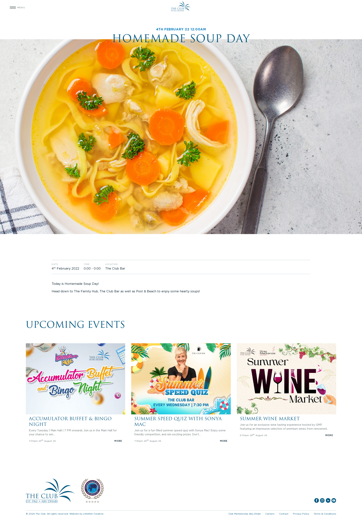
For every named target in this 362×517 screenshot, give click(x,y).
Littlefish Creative (93, 513)
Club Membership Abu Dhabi (244, 513)
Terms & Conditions (325, 513)
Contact (283, 513)
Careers (270, 513)
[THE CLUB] (181, 7)
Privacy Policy (301, 513)
